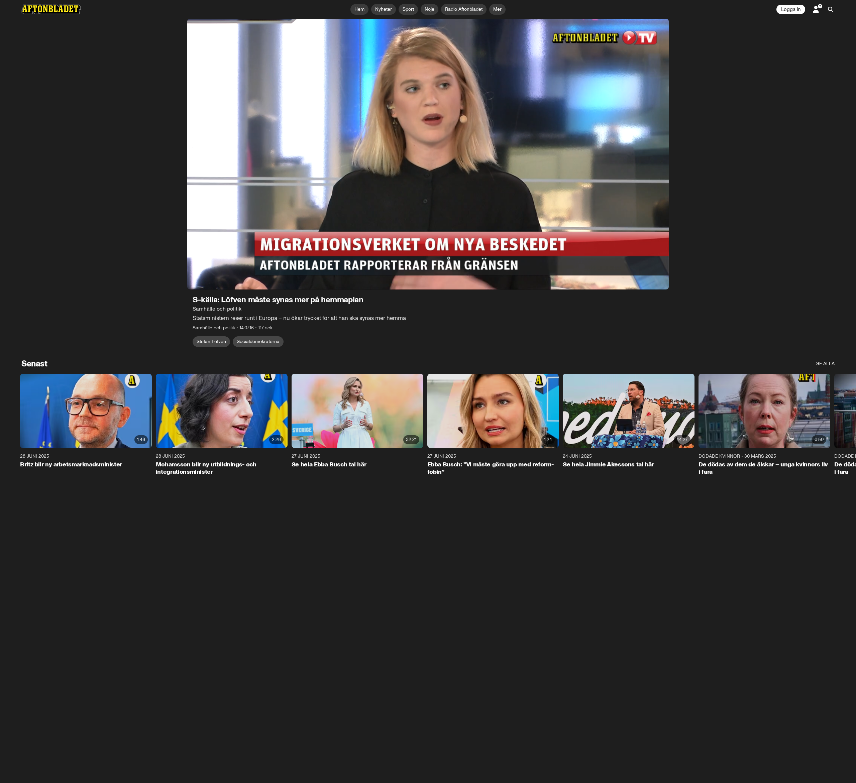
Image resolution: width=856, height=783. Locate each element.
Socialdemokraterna (258, 341)
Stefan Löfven (211, 341)
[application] (428, 154)
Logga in (790, 9)
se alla (825, 363)
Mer (497, 9)
